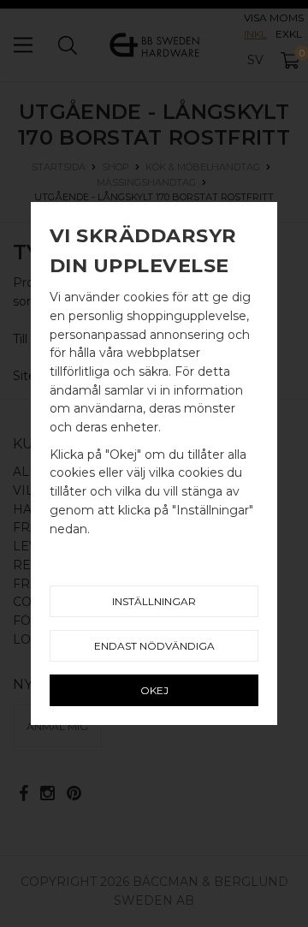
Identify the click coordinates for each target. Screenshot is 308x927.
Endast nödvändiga (154, 645)
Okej (154, 690)
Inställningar (154, 601)
